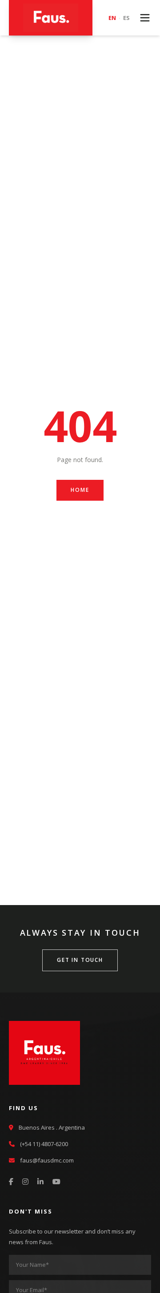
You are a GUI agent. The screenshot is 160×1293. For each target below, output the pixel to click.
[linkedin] (40, 1182)
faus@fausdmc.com (47, 1160)
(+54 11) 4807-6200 (44, 1144)
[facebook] (11, 1182)
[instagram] (25, 1182)
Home (80, 490)
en (112, 18)
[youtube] (56, 1182)
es (126, 18)
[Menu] (145, 18)
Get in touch (80, 960)
